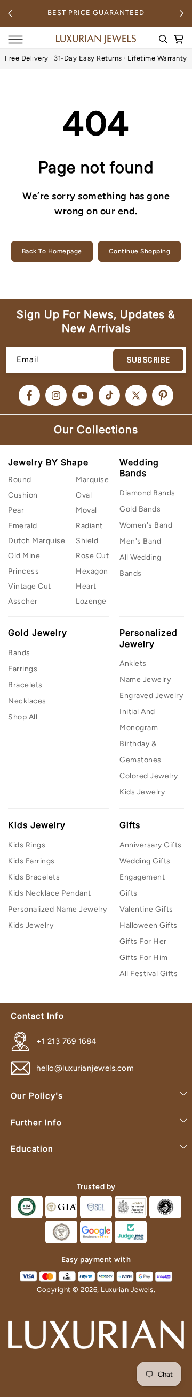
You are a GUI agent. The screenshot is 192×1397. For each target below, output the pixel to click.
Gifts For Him (143, 957)
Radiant (89, 525)
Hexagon (92, 571)
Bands (19, 652)
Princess (23, 571)
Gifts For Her (143, 941)
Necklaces (27, 700)
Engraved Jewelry (151, 695)
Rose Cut (92, 555)
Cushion (23, 495)
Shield (87, 540)
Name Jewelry (145, 679)
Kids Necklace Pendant (49, 893)
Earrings (22, 668)
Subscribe (148, 360)
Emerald (22, 525)
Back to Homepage (52, 251)
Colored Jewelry (148, 775)
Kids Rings (26, 845)
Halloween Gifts (148, 925)
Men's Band (140, 541)
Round (19, 479)
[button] (15, 39)
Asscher (23, 601)
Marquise (92, 479)
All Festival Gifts (148, 973)
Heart (86, 586)
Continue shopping (140, 251)
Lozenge (91, 601)
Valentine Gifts (146, 909)
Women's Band (145, 525)
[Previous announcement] (10, 13)
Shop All (22, 717)
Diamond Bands (147, 493)
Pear (16, 510)
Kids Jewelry (142, 792)
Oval (84, 495)
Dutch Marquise (36, 540)
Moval (86, 510)
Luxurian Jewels (127, 1290)
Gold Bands (140, 509)
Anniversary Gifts (150, 845)
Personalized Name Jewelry (57, 909)
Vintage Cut (29, 586)
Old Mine (24, 555)
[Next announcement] (182, 13)
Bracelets (25, 684)
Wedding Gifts (145, 861)
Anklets (133, 663)
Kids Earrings (31, 861)
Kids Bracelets (34, 877)
